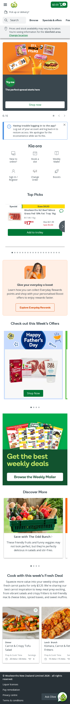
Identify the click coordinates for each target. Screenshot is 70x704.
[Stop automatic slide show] (53, 116)
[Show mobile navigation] (5, 4)
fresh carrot (11, 585)
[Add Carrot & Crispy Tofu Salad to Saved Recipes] (35, 610)
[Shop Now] (33, 365)
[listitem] (31, 407)
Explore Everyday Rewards (35, 307)
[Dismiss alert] (64, 125)
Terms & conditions (13, 700)
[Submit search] (6, 20)
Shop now (35, 105)
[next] (62, 226)
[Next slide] (65, 116)
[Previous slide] (59, 116)
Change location (18, 35)
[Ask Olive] (62, 697)
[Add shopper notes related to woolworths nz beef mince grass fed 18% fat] (61, 211)
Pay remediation (11, 689)
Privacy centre (10, 695)
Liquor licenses (10, 684)
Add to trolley (35, 232)
